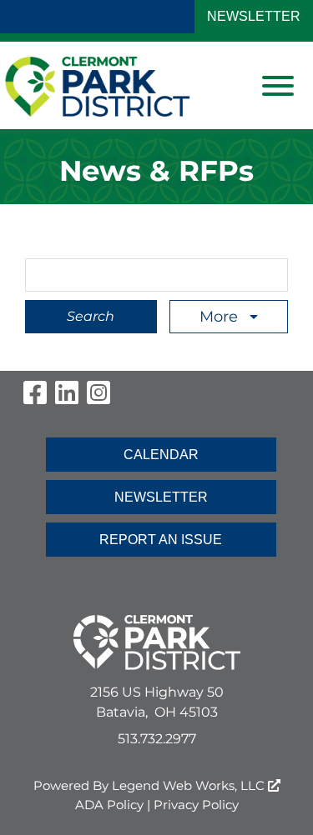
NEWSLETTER (253, 16)
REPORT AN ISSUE (160, 539)
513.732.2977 (157, 739)
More (220, 317)
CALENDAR (161, 455)
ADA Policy (109, 804)
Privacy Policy (196, 804)
